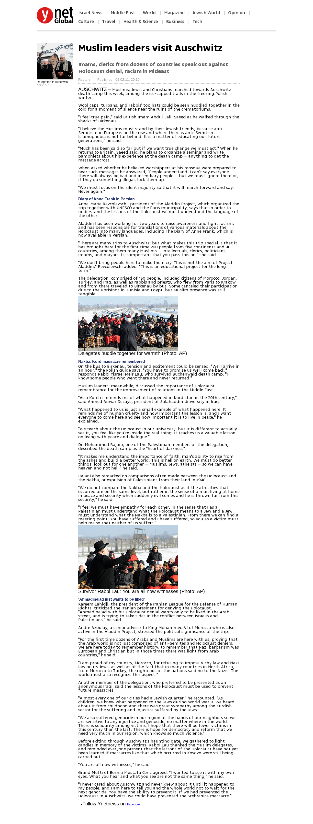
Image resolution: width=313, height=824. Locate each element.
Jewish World (206, 12)
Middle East (123, 12)
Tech (197, 21)
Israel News (90, 12)
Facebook (133, 804)
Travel (108, 21)
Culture (86, 21)
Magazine (174, 12)
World (150, 12)
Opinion (236, 12)
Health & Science (140, 21)
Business (175, 21)
